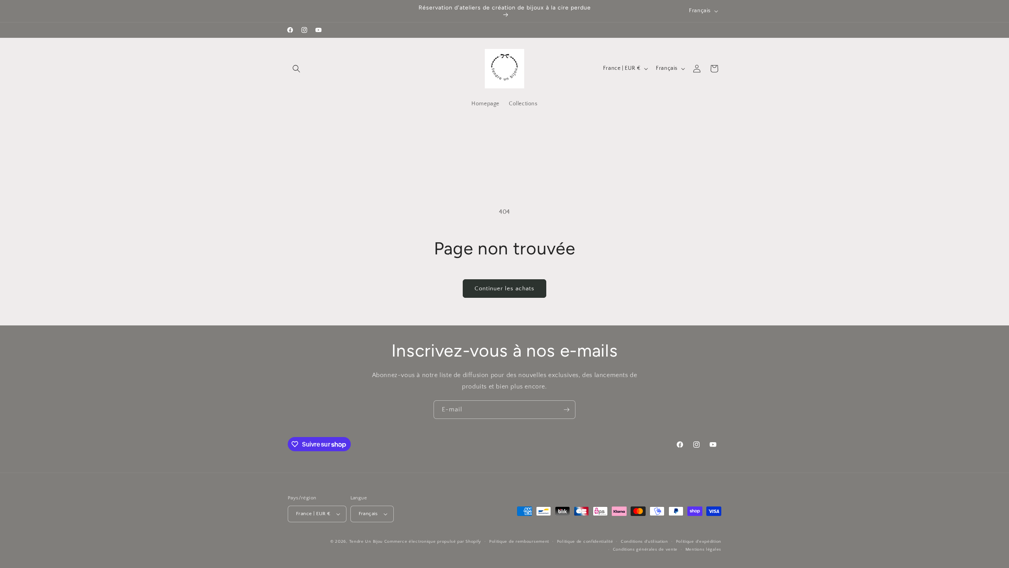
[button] (296, 68)
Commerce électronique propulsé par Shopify (432, 541)
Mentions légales (703, 549)
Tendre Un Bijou (366, 541)
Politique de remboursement (519, 541)
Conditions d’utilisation (644, 541)
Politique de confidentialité (585, 541)
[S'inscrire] (566, 409)
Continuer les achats (504, 288)
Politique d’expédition (698, 541)
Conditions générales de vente (645, 549)
